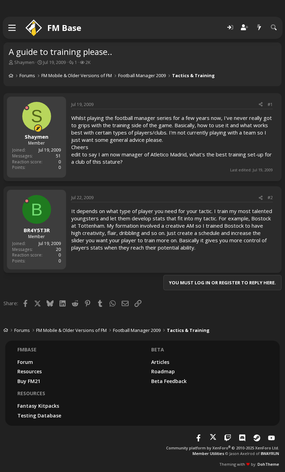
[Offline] (26, 107)
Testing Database (39, 415)
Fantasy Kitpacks (38, 405)
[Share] (260, 105)
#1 (270, 104)
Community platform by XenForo (222, 447)
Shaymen (24, 62)
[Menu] (12, 28)
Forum (25, 362)
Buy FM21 (28, 381)
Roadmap (163, 371)
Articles (160, 362)
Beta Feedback (169, 381)
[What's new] (259, 27)
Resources (29, 371)
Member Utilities (208, 453)
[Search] (274, 27)
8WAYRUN (270, 453)
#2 (270, 198)
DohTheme (268, 464)
